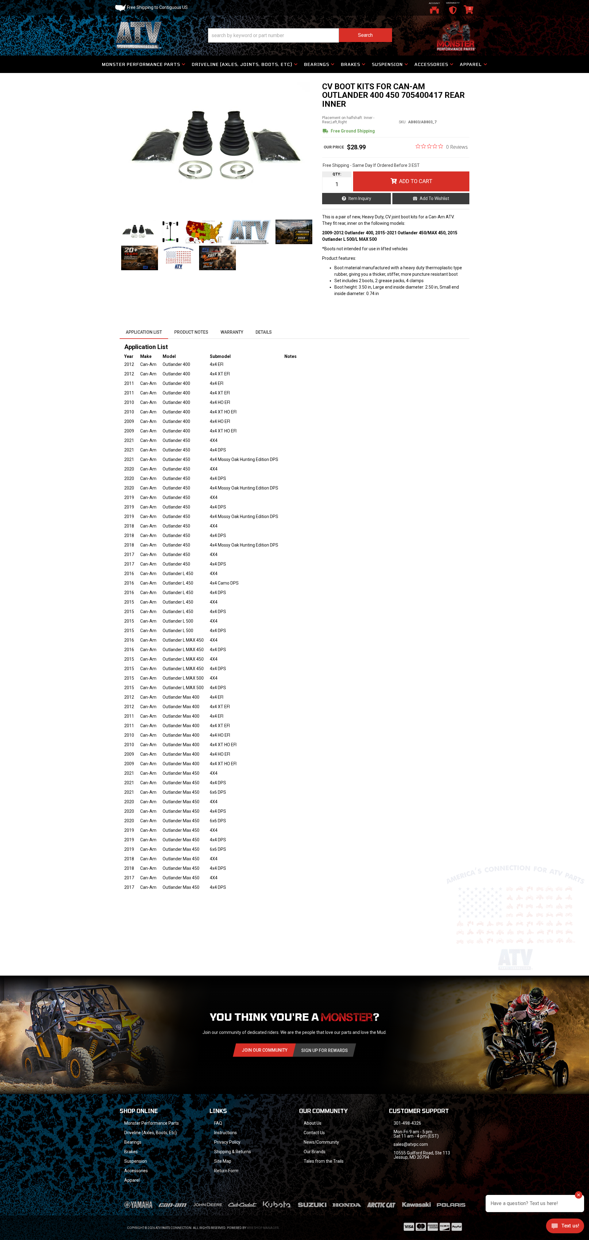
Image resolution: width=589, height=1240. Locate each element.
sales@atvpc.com (411, 1144)
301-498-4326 (407, 1123)
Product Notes (191, 332)
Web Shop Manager (263, 1228)
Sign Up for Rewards (324, 1050)
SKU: (402, 122)
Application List (144, 332)
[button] (300, 35)
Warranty (232, 332)
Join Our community (264, 1050)
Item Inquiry (359, 198)
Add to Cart (415, 181)
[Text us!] (565, 1227)
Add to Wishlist (434, 198)
